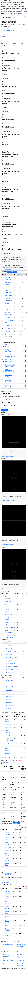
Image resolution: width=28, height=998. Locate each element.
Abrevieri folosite (5, 762)
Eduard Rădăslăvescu (12, 666)
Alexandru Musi (10, 687)
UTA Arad (7, 331)
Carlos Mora (9, 648)
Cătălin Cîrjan (9, 669)
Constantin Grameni (11, 657)
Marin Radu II (9, 696)
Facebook (5, 30)
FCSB (6, 287)
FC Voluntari (8, 328)
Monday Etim (9, 681)
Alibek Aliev (8, 601)
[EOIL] (3, 36)
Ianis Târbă (8, 847)
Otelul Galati (8, 303)
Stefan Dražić (9, 614)
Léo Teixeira (9, 699)
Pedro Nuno (9, 645)
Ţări (4, 964)
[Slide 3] (17, 38)
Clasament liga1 (21, 944)
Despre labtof (21, 956)
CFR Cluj (7, 317)
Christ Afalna (9, 705)
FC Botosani (8, 325)
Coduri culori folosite (8, 456)
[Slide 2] (14, 38)
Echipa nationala (8, 944)
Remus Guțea (9, 627)
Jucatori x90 (16, 823)
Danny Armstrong (11, 651)
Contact (19, 954)
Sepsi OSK (8, 306)
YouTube (12, 30)
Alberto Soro (9, 673)
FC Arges (7, 309)
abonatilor (8, 269)
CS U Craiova (8, 295)
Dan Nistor (9, 660)
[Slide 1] (11, 38)
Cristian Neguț (10, 690)
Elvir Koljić (8, 708)
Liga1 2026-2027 (12, 271)
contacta (21, 13)
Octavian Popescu (11, 663)
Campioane (20, 946)
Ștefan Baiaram (10, 654)
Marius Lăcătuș (10, 693)
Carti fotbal (20, 961)
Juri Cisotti (8, 684)
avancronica (5, 409)
